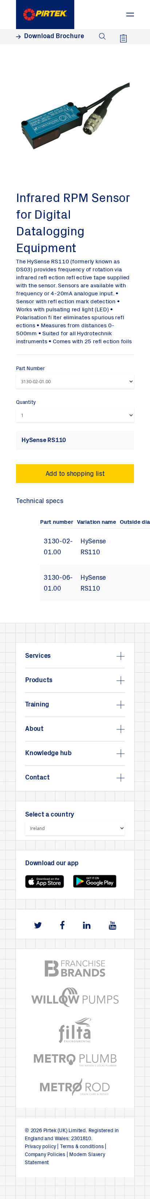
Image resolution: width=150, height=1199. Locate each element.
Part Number (30, 369)
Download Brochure (54, 36)
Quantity (25, 402)
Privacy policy (40, 1147)
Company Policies (45, 1155)
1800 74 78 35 (109, 10)
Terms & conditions (82, 1147)
